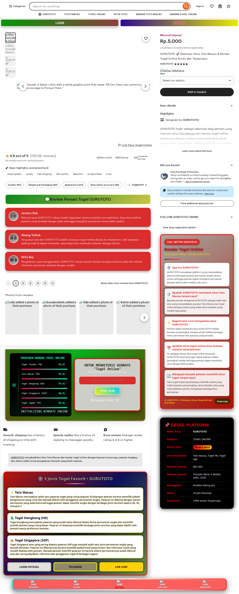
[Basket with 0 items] (228, 6)
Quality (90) (14, 185)
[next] (144, 317)
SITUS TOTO (121, 14)
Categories (19, 6)
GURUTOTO (166, 64)
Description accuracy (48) (104, 185)
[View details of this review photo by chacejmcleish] (59, 317)
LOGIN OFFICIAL (29, 567)
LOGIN (59, 22)
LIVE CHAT (121, 567)
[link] (8, 283)
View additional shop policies (197, 203)
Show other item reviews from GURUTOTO (124, 283)
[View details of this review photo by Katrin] (133, 317)
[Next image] (145, 86)
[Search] (186, 6)
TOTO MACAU (72, 14)
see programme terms (197, 181)
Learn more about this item (197, 151)
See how (209, 193)
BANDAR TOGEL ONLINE (183, 14)
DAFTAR (179, 22)
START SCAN (107, 391)
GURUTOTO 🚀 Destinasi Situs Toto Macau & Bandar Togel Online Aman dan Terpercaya (195, 56)
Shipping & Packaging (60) (42, 185)
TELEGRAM (75, 567)
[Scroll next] (129, 185)
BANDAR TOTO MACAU (148, 14)
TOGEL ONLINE (96, 14)
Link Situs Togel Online (137, 145)
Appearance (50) (74, 185)
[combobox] (105, 6)
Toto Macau (187, 133)
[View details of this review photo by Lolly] (22, 317)
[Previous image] (23, 86)
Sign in (200, 6)
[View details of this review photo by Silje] (96, 317)
